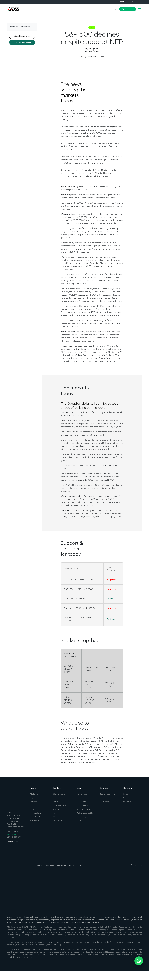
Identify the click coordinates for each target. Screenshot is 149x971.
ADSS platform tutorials (86, 809)
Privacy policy (49, 865)
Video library (82, 798)
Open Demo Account (22, 42)
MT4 (32, 809)
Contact (126, 798)
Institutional (35, 817)
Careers (126, 794)
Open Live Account (22, 36)
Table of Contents (19, 27)
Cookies (39, 865)
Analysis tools (35, 813)
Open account (127, 9)
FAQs (79, 820)
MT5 (32, 805)
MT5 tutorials (82, 801)
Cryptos (56, 809)
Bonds (55, 813)
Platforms (34, 794)
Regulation (73, 865)
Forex (55, 801)
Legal (32, 865)
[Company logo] (13, 8)
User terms (82, 865)
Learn (79, 788)
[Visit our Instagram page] (22, 874)
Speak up (127, 801)
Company (128, 788)
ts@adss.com (12, 834)
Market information (61, 820)
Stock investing (59, 794)
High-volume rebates (38, 798)
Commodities (58, 817)
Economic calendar (107, 794)
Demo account (36, 801)
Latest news (104, 801)
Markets (57, 788)
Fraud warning (61, 865)
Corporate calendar (107, 798)
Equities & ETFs (59, 805)
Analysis (104, 788)
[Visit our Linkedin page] (15, 874)
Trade (33, 788)
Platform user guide (85, 813)
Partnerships (35, 820)
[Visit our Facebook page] (8, 874)
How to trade (82, 794)
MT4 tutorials (82, 805)
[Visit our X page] (11, 874)
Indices (56, 798)
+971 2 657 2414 (14, 837)
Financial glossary (84, 817)
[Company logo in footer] (13, 797)
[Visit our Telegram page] (8, 896)
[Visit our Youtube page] (18, 874)
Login (115, 9)
